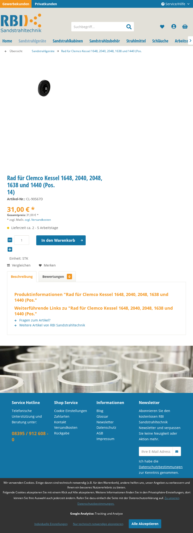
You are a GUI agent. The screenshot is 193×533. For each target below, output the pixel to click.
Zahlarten (61, 416)
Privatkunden (46, 4)
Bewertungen (56, 276)
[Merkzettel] (162, 26)
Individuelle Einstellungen (51, 524)
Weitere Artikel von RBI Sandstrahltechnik (51, 325)
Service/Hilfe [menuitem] (175, 4)
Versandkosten (65, 427)
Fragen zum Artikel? (34, 320)
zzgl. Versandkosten (38, 220)
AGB (99, 433)
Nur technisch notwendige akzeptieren (98, 524)
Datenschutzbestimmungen (161, 467)
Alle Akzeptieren (145, 523)
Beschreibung (22, 276)
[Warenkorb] (185, 26)
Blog (99, 410)
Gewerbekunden (15, 4)
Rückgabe (61, 433)
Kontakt (60, 422)
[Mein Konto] (174, 26)
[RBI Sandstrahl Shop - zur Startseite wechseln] (34, 22)
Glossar (102, 416)
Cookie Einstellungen (70, 410)
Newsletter (105, 422)
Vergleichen (21, 265)
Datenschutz (106, 427)
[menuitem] (102, 26)
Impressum (105, 439)
